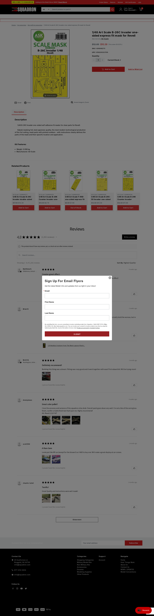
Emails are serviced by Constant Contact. (88, 328)
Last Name (49, 313)
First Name (49, 302)
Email (47, 291)
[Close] (110, 277)
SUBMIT (77, 334)
